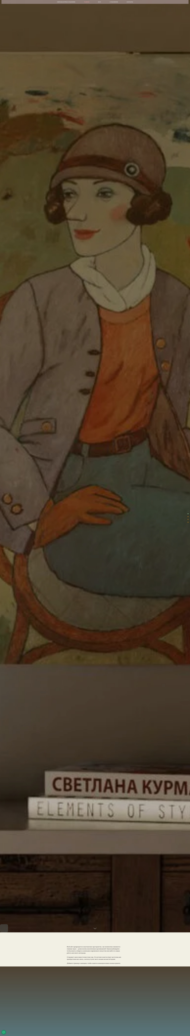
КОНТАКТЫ (130, 2)
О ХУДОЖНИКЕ (114, 2)
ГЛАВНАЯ (86, 2)
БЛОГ (99, 2)
